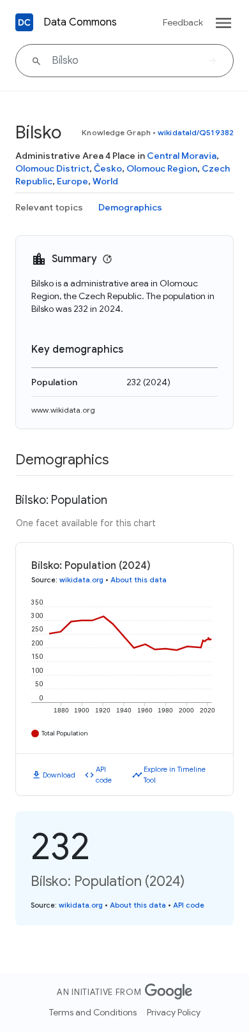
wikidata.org (81, 579)
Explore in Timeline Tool (175, 775)
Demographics (130, 207)
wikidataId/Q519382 (196, 132)
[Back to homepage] (24, 22)
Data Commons (80, 22)
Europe (72, 181)
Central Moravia (181, 155)
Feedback (183, 22)
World (105, 181)
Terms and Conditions (93, 1012)
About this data (138, 579)
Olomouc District (52, 168)
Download (59, 774)
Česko (108, 168)
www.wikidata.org (63, 410)
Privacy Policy (173, 1012)
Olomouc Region (161, 168)
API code (104, 775)
